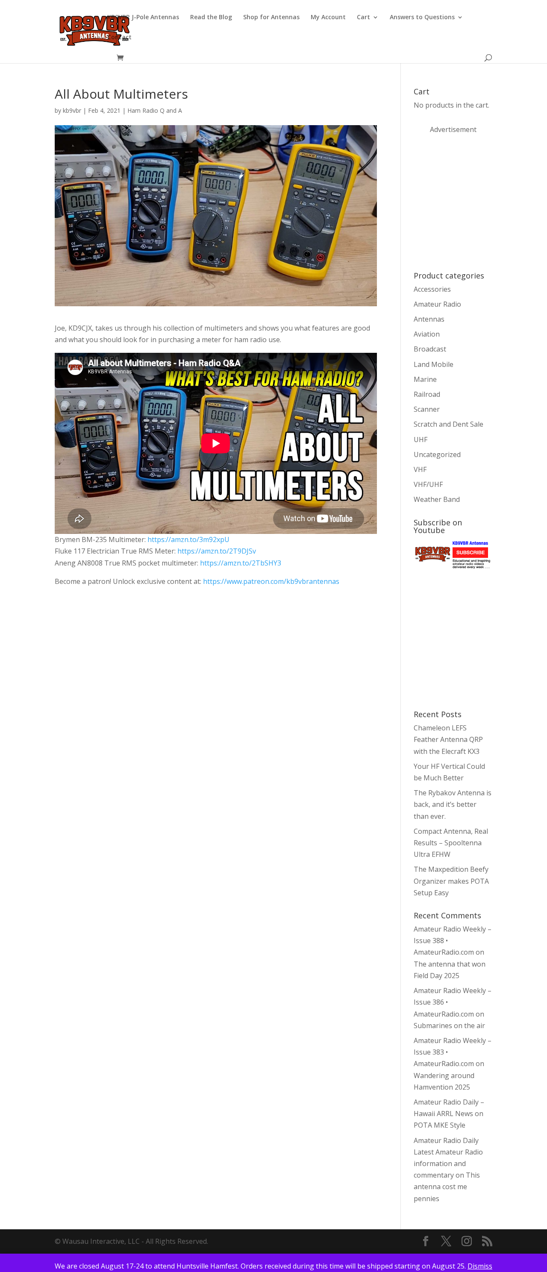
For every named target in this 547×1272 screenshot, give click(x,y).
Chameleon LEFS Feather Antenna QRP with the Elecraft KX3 (448, 739)
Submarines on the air (449, 1025)
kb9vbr (72, 110)
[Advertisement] (478, 201)
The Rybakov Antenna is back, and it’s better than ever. (452, 804)
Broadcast (430, 349)
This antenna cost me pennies (447, 1186)
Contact (119, 37)
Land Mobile (433, 364)
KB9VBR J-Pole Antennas (143, 17)
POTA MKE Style (439, 1125)
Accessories (432, 289)
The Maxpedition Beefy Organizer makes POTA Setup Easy (451, 881)
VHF (420, 469)
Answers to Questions (422, 17)
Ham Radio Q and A (154, 110)
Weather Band (437, 499)
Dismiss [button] (480, 1266)
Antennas (429, 319)
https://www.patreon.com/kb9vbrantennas (270, 581)
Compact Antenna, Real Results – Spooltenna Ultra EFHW (451, 843)
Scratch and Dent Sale (448, 424)
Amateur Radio (437, 304)
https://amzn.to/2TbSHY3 (240, 563)
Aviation (427, 334)
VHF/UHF (428, 484)
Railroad (427, 394)
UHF (420, 439)
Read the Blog (211, 17)
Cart (363, 17)
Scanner (427, 409)
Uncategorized (437, 454)
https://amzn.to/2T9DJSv (216, 551)
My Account (328, 17)
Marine (425, 379)
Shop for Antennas (271, 17)
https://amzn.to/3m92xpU (188, 539)
